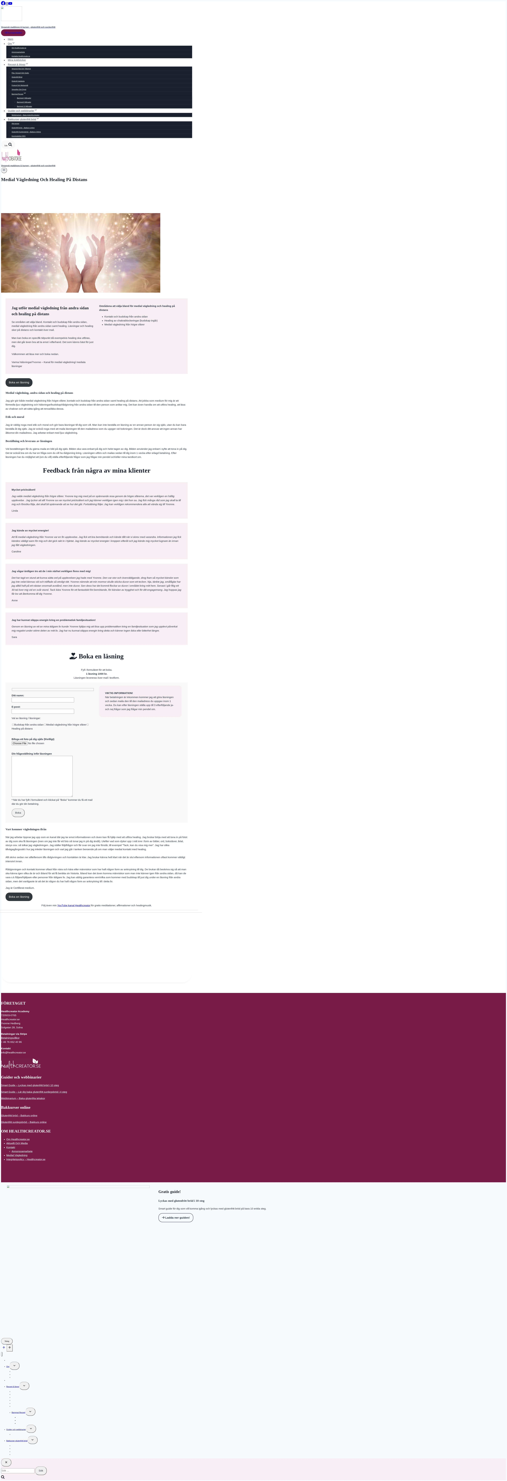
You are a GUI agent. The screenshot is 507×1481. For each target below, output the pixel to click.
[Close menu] (2, 1354)
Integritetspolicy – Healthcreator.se (25, 1159)
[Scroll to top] (4, 1348)
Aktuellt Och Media (17, 1143)
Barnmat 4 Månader (24, 98)
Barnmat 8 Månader (24, 102)
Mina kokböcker (17, 60)
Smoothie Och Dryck (19, 89)
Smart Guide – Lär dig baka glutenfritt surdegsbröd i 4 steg (34, 1092)
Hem (10, 39)
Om (7, 1366)
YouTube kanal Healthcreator (73, 905)
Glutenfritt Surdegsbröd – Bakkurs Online (26, 132)
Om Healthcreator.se (19, 48)
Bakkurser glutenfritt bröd (16, 1441)
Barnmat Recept (18, 1412)
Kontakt (10, 1147)
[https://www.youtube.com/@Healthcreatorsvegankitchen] (8, 1176)
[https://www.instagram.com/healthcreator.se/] (4, 1176)
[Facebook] (3, 4)
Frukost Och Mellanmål (20, 85)
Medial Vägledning (16, 1155)
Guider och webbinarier (16, 1429)
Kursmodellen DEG (18, 136)
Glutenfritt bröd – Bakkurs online (23, 128)
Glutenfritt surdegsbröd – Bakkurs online (24, 1122)
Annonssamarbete (18, 52)
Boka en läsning (19, 382)
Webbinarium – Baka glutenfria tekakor (25, 115)
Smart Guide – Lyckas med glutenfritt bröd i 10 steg (30, 1085)
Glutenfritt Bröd (17, 77)
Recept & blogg (12, 1387)
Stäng (7, 1341)
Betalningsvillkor (10, 1038)
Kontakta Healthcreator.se (21, 56)
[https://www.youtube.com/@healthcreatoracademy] (10, 4)
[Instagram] (6, 4)
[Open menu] (4, 170)
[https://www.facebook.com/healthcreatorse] (2, 1176)
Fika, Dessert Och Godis (20, 73)
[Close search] (6, 1462)
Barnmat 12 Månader (24, 106)
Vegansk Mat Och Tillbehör (21, 69)
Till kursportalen (13, 32)
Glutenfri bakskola (18, 81)
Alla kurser (15, 124)
